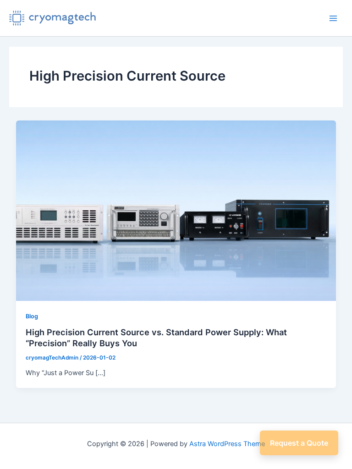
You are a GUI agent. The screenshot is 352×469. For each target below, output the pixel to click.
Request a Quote (299, 442)
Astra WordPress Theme (227, 444)
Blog (32, 316)
